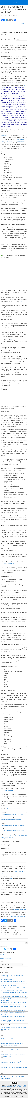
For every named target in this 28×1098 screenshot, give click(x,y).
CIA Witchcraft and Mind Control (8, 1038)
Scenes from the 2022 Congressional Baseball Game (13, 1010)
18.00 (20, 301)
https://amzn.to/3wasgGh (7, 790)
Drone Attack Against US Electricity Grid (10, 1050)
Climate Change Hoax (8, 926)
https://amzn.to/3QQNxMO (8, 563)
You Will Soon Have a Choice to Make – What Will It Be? (13, 996)
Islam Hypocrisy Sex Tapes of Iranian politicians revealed (14, 1067)
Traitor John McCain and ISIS (7, 1072)
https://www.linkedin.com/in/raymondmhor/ (12, 830)
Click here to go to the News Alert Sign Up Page (11, 970)
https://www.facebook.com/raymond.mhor (12, 814)
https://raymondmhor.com (13, 808)
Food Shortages (11, 928)
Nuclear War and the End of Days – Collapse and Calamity (14, 987)
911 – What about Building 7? (7, 979)
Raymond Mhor (5, 135)
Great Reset (22, 926)
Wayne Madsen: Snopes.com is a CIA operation (11, 1034)
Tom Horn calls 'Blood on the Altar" (17, 916)
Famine (16, 926)
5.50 (11, 340)
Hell (11, 878)
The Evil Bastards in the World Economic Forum (11, 990)
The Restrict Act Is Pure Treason (8, 985)
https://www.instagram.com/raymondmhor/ (12, 825)
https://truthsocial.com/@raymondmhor (11, 819)
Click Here (23, 24)
